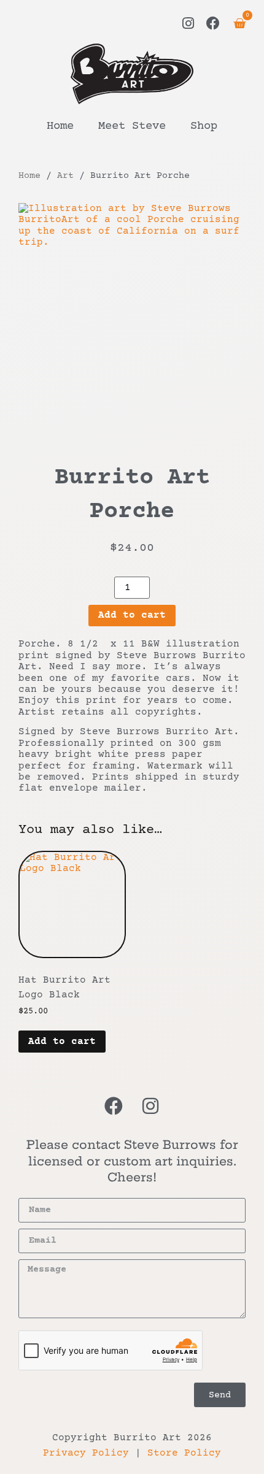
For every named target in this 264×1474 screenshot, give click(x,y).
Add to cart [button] (62, 1041)
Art (65, 176)
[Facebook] (213, 23)
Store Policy (184, 1453)
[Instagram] (188, 23)
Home (60, 126)
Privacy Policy (86, 1453)
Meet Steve (132, 126)
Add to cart (132, 615)
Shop (203, 126)
